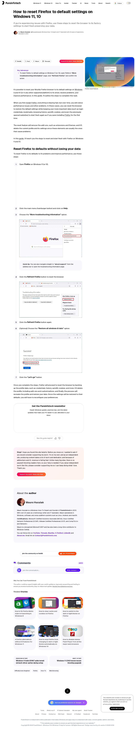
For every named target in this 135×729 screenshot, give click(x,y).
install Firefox (31, 103)
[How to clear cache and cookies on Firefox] (48, 603)
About (100, 3)
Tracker (74, 3)
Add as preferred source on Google (68, 703)
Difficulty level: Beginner (22, 671)
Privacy (44, 714)
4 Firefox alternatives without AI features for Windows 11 (23, 641)
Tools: (42, 710)
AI (80, 3)
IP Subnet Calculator (63, 710)
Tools (93, 3)
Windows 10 (48, 3)
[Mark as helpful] (56, 438)
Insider (66, 3)
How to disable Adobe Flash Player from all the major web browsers (72, 641)
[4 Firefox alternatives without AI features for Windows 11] (24, 631)
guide (21, 138)
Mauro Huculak (25, 32)
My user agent (77, 710)
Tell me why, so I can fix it (48, 443)
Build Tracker (88, 710)
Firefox (67, 115)
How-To (58, 3)
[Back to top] (67, 691)
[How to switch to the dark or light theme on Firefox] (72, 603)
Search (108, 3)
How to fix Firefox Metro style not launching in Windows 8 (24, 613)
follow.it (69, 714)
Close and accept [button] (117, 708)
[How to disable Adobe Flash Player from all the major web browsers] (72, 631)
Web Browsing (53, 671)
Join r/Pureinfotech (69, 553)
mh (99, 725)
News (86, 3)
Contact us (52, 714)
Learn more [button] (116, 704)
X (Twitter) (77, 714)
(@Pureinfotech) (36, 32)
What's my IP (51, 710)
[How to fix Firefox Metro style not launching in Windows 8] (24, 603)
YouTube (95, 714)
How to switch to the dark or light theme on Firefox (71, 613)
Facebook (86, 714)
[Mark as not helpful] (59, 438)
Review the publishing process (62, 586)
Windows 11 (37, 3)
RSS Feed (61, 714)
